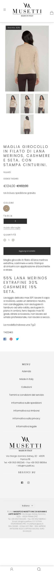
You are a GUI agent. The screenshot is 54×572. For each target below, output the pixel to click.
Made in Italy (26, 379)
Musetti (7, 172)
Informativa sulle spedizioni (26, 402)
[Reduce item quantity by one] (5, 240)
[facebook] (22, 482)
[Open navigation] (6, 9)
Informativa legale (26, 426)
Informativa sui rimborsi (26, 410)
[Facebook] (5, 339)
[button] (9, 59)
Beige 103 (6, 208)
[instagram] (28, 482)
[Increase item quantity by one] (13, 240)
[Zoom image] (27, 59)
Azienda (26, 371)
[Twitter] (17, 339)
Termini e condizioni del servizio (26, 395)
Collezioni (26, 387)
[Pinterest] (11, 339)
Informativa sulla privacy (26, 418)
